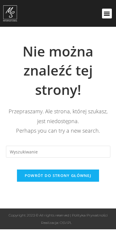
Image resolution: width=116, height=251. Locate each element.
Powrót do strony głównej (58, 175)
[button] (107, 13)
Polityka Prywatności (90, 215)
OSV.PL (66, 222)
